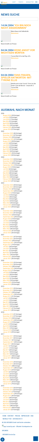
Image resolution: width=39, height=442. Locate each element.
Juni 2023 (6, 197)
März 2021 (6, 254)
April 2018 (6, 326)
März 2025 (6, 151)
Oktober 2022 (7, 215)
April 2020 (6, 278)
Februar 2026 (7, 127)
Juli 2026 (6, 117)
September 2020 (8, 268)
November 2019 (8, 290)
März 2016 (6, 380)
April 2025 (6, 149)
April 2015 (6, 403)
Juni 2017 (6, 348)
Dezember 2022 (8, 211)
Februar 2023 (7, 205)
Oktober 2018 (7, 318)
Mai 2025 (6, 147)
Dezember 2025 (8, 133)
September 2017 (8, 342)
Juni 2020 (6, 274)
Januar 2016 (7, 384)
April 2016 (6, 378)
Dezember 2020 (8, 262)
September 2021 (8, 242)
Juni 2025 (6, 145)
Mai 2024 (6, 173)
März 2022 (6, 228)
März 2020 (6, 280)
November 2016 (8, 364)
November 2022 (8, 213)
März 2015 (6, 405)
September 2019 (8, 294)
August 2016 (7, 370)
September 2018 (8, 320)
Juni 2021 (6, 248)
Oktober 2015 (7, 392)
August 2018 (7, 322)
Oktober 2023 (7, 189)
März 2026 (6, 125)
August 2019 (7, 296)
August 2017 (7, 344)
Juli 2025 (6, 143)
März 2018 (6, 328)
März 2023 (6, 203)
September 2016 (8, 368)
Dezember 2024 (8, 159)
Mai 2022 (6, 225)
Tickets (20, 2)
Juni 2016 (6, 374)
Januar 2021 (7, 258)
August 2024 (7, 167)
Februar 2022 (7, 230)
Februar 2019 (7, 308)
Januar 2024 (7, 181)
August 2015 (7, 395)
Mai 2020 (6, 276)
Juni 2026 (6, 119)
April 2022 (6, 227)
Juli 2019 (6, 298)
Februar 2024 (7, 179)
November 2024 (8, 161)
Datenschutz (17, 419)
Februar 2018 (7, 330)
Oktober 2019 (7, 292)
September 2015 (8, 393)
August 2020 (7, 270)
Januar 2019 (7, 310)
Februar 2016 (7, 382)
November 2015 (8, 390)
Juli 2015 (6, 397)
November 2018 (8, 316)
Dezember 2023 (8, 185)
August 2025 (7, 141)
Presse (17, 416)
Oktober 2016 (7, 366)
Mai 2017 (6, 350)
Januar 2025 (7, 155)
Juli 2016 (6, 372)
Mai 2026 (6, 121)
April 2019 (6, 304)
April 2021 (6, 252)
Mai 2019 (6, 302)
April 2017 (6, 352)
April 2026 (6, 123)
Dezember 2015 (8, 388)
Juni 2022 (6, 223)
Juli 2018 (6, 324)
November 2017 (8, 338)
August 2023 (7, 193)
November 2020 (8, 264)
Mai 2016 (6, 376)
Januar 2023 (7, 207)
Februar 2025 (7, 153)
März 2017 (6, 354)
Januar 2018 (7, 332)
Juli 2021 (6, 246)
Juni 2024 (6, 171)
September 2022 (8, 217)
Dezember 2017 (8, 336)
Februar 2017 (7, 356)
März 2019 (6, 306)
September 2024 (8, 165)
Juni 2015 (6, 399)
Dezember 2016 (8, 362)
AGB (32, 416)
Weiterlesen (14, 33)
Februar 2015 (7, 407)
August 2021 (7, 244)
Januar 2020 (7, 284)
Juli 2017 (6, 346)
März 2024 (6, 177)
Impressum (25, 416)
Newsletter (30, 2)
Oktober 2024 (7, 163)
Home (4, 416)
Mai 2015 (6, 401)
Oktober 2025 (7, 137)
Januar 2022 (7, 232)
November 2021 (8, 238)
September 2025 (8, 139)
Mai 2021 (6, 250)
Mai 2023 (6, 199)
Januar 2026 (7, 129)
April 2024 (6, 175)
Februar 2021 (7, 256)
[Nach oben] (35, 438)
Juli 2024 (6, 169)
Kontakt (11, 416)
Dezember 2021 (8, 236)
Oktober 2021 (7, 240)
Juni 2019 (6, 300)
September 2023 (8, 191)
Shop (14, 2)
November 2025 (8, 135)
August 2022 (7, 219)
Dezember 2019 (8, 288)
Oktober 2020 (7, 266)
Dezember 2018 (8, 314)
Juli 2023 (6, 195)
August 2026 (7, 115)
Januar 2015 (7, 409)
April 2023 (6, 201)
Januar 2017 (7, 358)
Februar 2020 (7, 282)
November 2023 (8, 187)
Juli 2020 (6, 272)
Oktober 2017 (7, 340)
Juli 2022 (6, 221)
